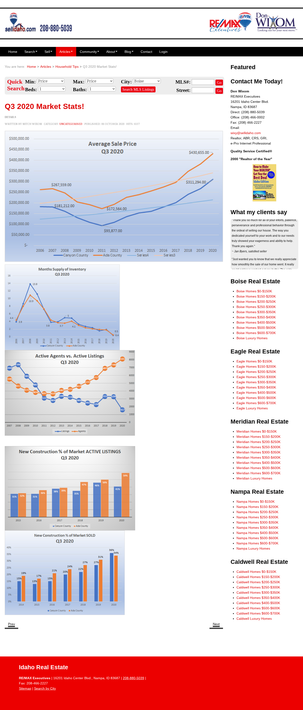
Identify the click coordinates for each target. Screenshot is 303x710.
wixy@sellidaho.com (246, 133)
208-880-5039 (133, 678)
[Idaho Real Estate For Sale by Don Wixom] (38, 22)
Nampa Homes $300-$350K (257, 522)
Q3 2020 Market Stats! (44, 106)
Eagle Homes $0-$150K (254, 361)
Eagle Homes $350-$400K (256, 387)
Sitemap (25, 688)
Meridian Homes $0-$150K (256, 431)
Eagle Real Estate (255, 351)
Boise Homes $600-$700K (256, 333)
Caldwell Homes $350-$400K (258, 598)
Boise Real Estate (255, 281)
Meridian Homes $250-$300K (258, 447)
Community (88, 52)
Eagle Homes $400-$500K (256, 392)
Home (12, 52)
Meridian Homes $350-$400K (258, 457)
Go (219, 83)
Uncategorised (70, 124)
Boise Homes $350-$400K (256, 317)
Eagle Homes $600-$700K (256, 403)
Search (29, 52)
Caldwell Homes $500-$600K (258, 608)
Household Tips (67, 66)
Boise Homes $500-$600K (256, 328)
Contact (146, 52)
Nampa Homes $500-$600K (257, 538)
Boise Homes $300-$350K (256, 312)
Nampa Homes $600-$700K (257, 543)
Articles (64, 52)
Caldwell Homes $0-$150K (256, 572)
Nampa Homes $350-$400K (257, 527)
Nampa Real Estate (257, 491)
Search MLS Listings (138, 89)
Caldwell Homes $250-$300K (258, 587)
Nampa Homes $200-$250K (257, 512)
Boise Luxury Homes (251, 338)
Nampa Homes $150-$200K (257, 507)
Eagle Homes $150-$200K (256, 366)
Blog (128, 52)
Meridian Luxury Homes (254, 478)
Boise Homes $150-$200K (256, 296)
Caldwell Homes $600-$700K (258, 613)
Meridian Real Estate (260, 421)
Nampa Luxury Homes (253, 548)
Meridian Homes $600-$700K (258, 473)
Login (163, 52)
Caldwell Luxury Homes (254, 618)
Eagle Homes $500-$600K (256, 398)
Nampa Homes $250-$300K (257, 517)
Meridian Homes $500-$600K (258, 468)
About (110, 52)
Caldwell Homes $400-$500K (258, 603)
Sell (47, 52)
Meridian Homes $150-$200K (258, 437)
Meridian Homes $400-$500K (258, 463)
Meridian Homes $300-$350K (258, 452)
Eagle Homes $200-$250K (256, 372)
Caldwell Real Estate (259, 562)
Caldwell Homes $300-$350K (258, 592)
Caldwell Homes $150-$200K (258, 577)
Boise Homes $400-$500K (256, 322)
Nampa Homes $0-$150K (255, 501)
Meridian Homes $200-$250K (258, 442)
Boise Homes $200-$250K (256, 301)
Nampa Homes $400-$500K (257, 533)
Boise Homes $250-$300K (256, 307)
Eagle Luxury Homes (252, 408)
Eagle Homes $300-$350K (256, 382)
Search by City (45, 688)
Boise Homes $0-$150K (254, 291)
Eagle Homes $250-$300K (256, 377)
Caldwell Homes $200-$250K (258, 582)
